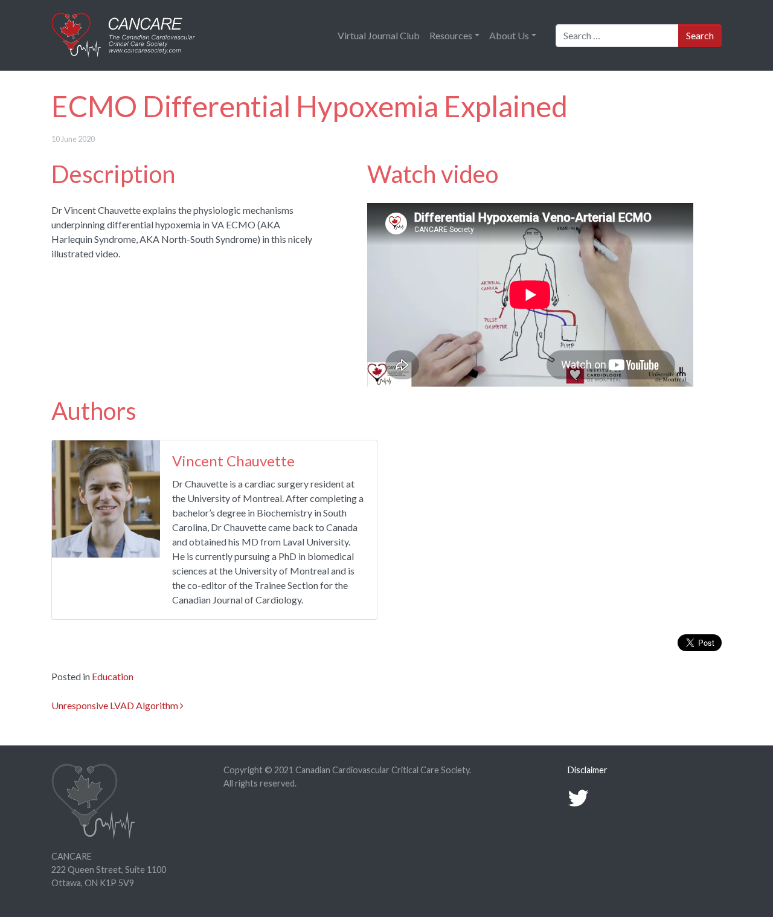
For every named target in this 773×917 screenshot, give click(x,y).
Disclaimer (588, 770)
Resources (450, 35)
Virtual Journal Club (379, 35)
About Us (509, 35)
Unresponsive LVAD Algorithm (115, 705)
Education (112, 676)
